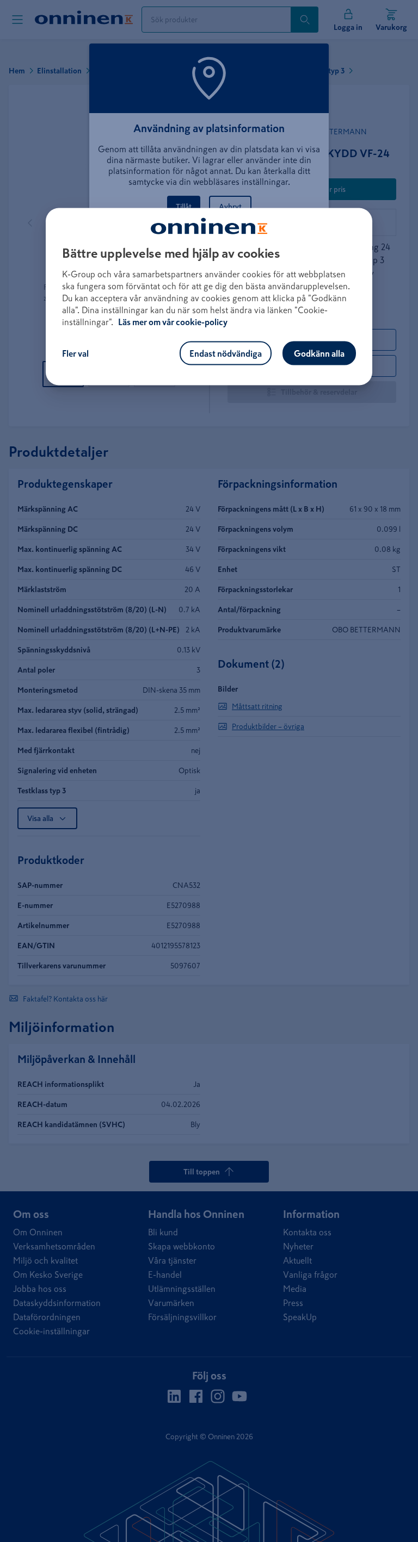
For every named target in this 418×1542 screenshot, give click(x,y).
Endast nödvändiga (225, 353)
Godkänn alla (319, 353)
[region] (209, 297)
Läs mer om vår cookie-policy (173, 322)
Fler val (75, 353)
